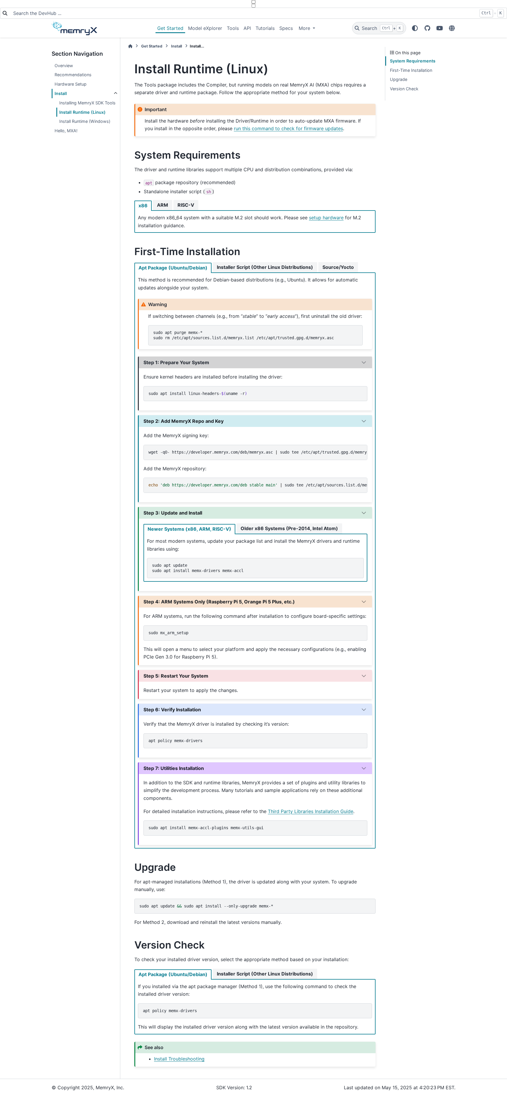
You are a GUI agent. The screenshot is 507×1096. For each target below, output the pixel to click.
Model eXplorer (205, 28)
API (247, 28)
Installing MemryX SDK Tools (87, 102)
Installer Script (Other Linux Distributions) (265, 267)
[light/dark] (414, 28)
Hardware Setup (71, 84)
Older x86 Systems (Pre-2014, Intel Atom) (289, 528)
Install (61, 93)
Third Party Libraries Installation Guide (310, 811)
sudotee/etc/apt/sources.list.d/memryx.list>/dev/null (257, 485)
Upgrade (398, 79)
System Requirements (412, 60)
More (305, 28)
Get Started (170, 28)
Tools (233, 28)
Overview (64, 65)
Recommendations (73, 74)
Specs (286, 28)
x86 (143, 205)
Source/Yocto (338, 267)
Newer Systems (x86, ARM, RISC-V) (189, 529)
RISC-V (186, 205)
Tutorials (265, 28)
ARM (162, 205)
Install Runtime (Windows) (84, 121)
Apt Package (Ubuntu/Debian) (172, 268)
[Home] (130, 46)
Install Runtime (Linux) (82, 112)
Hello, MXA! (66, 130)
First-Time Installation (411, 70)
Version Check (404, 88)
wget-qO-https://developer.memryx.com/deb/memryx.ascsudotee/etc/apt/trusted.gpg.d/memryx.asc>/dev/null (257, 452)
